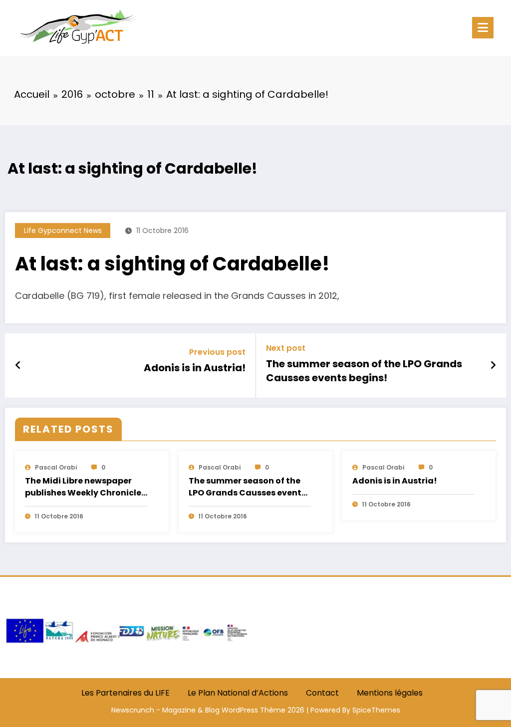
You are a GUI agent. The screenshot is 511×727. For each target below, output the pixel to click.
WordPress (240, 710)
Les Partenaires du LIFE (125, 693)
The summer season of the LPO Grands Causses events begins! (364, 371)
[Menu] (483, 27)
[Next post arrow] (493, 365)
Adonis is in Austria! (195, 368)
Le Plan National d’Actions (238, 693)
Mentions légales (390, 693)
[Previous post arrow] (18, 365)
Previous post (217, 352)
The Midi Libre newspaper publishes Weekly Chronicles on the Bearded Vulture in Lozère (85, 487)
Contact (322, 693)
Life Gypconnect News (63, 231)
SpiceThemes (376, 710)
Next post (285, 348)
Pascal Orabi (56, 467)
